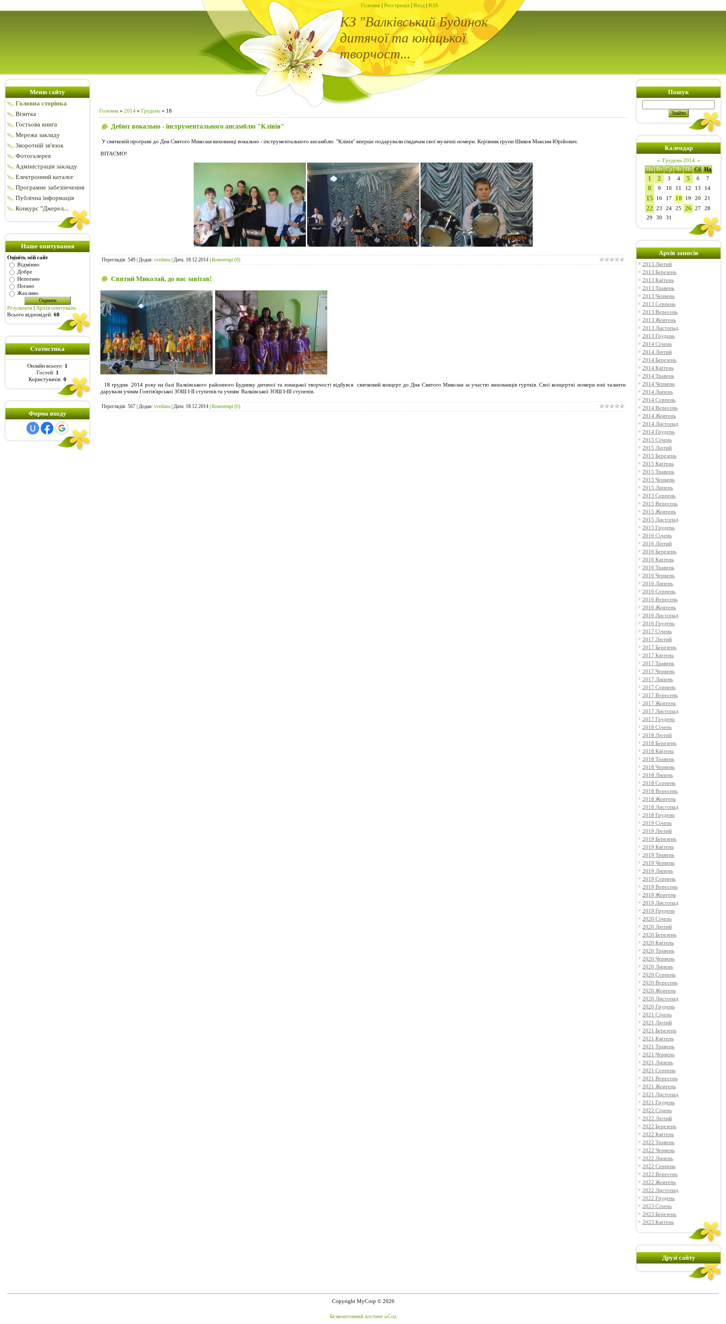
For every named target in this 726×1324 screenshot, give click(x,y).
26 (688, 208)
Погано (25, 286)
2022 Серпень (659, 1166)
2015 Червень (658, 479)
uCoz (390, 1316)
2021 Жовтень (659, 1086)
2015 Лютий (657, 448)
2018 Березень (659, 743)
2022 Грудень (658, 1198)
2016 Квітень (658, 559)
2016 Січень (657, 535)
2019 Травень (658, 855)
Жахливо (28, 293)
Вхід (419, 5)
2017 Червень (658, 671)
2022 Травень (658, 1142)
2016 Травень (658, 567)
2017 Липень (657, 679)
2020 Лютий (657, 927)
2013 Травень (658, 288)
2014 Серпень (659, 400)
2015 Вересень (660, 503)
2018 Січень (657, 727)
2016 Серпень (659, 591)
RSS (433, 5)
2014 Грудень (658, 432)
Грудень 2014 (679, 160)
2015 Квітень (658, 464)
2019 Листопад (660, 903)
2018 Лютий (657, 735)
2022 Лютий (657, 1118)
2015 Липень (657, 487)
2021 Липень (657, 1062)
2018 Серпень (659, 783)
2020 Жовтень (659, 990)
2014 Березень (659, 360)
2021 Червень (658, 1054)
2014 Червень (658, 384)
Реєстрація (397, 5)
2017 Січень (657, 631)
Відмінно (28, 264)
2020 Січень (657, 919)
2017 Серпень (659, 687)
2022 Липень (657, 1158)
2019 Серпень (659, 879)
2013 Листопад (660, 328)
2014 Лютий (657, 352)
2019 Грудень (658, 911)
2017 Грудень (658, 719)
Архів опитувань (56, 308)
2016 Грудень (658, 623)
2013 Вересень (660, 312)
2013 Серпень (659, 304)
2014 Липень (657, 392)
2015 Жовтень (659, 511)
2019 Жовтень (659, 895)
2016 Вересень (660, 599)
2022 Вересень (660, 1174)
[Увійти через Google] (61, 428)
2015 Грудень (658, 527)
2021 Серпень (659, 1070)
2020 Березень (659, 935)
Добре (24, 271)
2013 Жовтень (659, 320)
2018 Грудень (658, 815)
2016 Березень (659, 551)
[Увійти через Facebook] (47, 428)
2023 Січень (657, 1206)
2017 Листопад (660, 711)
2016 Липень (657, 583)
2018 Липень (657, 775)
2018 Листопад (660, 807)
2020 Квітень (658, 943)
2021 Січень (657, 1014)
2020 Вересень (660, 982)
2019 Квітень (658, 847)
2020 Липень (657, 966)
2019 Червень (658, 863)
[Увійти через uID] (32, 428)
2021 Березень (659, 1030)
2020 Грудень (658, 1006)
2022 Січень (657, 1110)
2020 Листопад (660, 998)
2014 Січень (657, 344)
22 (649, 208)
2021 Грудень (658, 1102)
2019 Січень (657, 823)
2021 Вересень (660, 1078)
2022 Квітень (658, 1134)
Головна (370, 5)
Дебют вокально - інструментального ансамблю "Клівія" (197, 126)
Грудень (150, 111)
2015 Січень (657, 440)
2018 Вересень (660, 791)
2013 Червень (658, 296)
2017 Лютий (657, 639)
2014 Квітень (658, 368)
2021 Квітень (658, 1038)
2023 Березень (659, 1214)
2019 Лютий (657, 831)
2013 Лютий (657, 264)
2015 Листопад (660, 519)
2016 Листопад (660, 615)
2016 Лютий (657, 543)
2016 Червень (658, 575)
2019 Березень (659, 839)
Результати (19, 308)
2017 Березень (659, 647)
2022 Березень (659, 1126)
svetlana (162, 260)
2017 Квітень (658, 655)
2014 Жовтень (659, 416)
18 (678, 198)
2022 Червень (658, 1150)
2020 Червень (658, 958)
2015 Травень (658, 472)
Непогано (28, 279)
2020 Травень (658, 951)
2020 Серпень (659, 974)
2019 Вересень (660, 887)
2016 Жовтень (659, 607)
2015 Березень (659, 456)
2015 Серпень (659, 495)
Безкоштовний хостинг (356, 1316)
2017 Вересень (660, 695)
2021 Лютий (657, 1022)
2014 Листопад (660, 424)
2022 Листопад (660, 1190)
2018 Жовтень (659, 799)
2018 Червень (658, 767)
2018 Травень (658, 759)
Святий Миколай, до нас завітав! (161, 278)
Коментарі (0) (226, 260)
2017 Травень (658, 663)
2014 (130, 111)
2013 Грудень (658, 336)
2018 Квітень (658, 751)
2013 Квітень (658, 280)
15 (649, 198)
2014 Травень (658, 376)
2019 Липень (657, 871)
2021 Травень (658, 1046)
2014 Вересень (660, 408)
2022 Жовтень (659, 1182)
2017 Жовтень (659, 703)
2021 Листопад (660, 1094)
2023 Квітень (658, 1222)
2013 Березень (659, 272)
